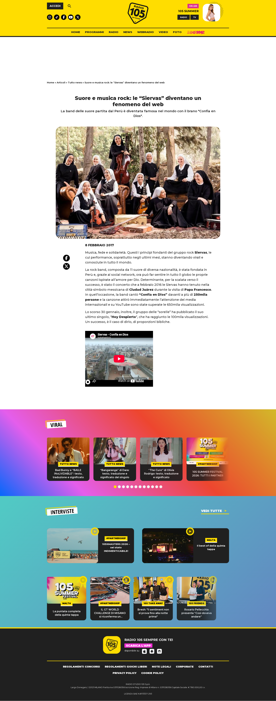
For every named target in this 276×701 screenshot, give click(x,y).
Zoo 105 (195, 32)
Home (50, 82)
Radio (113, 32)
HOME (75, 32)
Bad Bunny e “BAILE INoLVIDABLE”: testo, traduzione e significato (68, 474)
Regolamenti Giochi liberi (126, 666)
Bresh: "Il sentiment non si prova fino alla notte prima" (153, 613)
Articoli (61, 82)
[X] (66, 266)
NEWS (127, 32)
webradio (145, 32)
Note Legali (161, 666)
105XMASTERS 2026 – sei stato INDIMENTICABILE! (116, 547)
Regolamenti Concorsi (81, 666)
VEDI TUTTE (211, 511)
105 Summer (188, 11)
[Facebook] (66, 258)
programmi (94, 32)
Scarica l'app (138, 645)
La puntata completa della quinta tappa (66, 613)
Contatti (205, 666)
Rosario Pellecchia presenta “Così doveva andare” (196, 613)
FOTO (177, 32)
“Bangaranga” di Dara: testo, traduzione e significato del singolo (114, 474)
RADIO (183, 17)
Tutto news (75, 82)
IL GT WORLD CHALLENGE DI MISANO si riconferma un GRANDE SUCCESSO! (110, 613)
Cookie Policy (152, 673)
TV (194, 17)
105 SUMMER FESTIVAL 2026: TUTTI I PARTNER (207, 473)
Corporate (185, 666)
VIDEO (163, 32)
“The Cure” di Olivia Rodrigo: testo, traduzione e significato (161, 474)
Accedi (55, 5)
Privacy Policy (124, 673)
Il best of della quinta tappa (211, 547)
